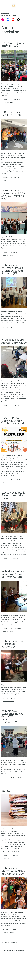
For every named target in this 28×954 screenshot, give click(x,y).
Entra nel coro (6, 482)
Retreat (5, 180)
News (4, 408)
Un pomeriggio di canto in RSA (12, 44)
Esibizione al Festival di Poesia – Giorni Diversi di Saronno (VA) (13, 269)
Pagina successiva (11, 942)
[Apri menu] (26, 14)
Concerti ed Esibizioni (8, 102)
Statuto (5, 790)
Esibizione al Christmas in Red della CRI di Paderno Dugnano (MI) (12, 716)
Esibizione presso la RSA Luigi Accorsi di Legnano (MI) (14, 574)
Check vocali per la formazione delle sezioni (13, 495)
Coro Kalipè (5, 13)
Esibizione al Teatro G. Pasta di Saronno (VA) (14, 644)
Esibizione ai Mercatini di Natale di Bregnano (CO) (13, 871)
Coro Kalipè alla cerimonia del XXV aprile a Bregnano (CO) (13, 194)
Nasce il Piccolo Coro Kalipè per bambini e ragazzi (12, 421)
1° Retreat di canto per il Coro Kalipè (12, 113)
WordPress (20, 950)
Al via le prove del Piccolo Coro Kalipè (14, 341)
